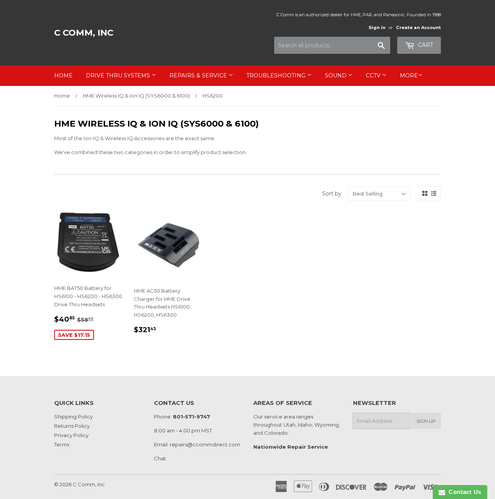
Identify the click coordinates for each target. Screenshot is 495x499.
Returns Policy (72, 426)
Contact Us (463, 492)
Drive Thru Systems (119, 75)
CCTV (374, 75)
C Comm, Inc (83, 32)
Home (63, 75)
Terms (61, 444)
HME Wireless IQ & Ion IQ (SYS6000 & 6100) (136, 96)
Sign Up (426, 421)
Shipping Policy (73, 416)
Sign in (377, 27)
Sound (336, 75)
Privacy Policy (71, 435)
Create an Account (418, 27)
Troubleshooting (276, 75)
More (409, 75)
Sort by (331, 193)
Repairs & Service (199, 75)
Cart (424, 44)
